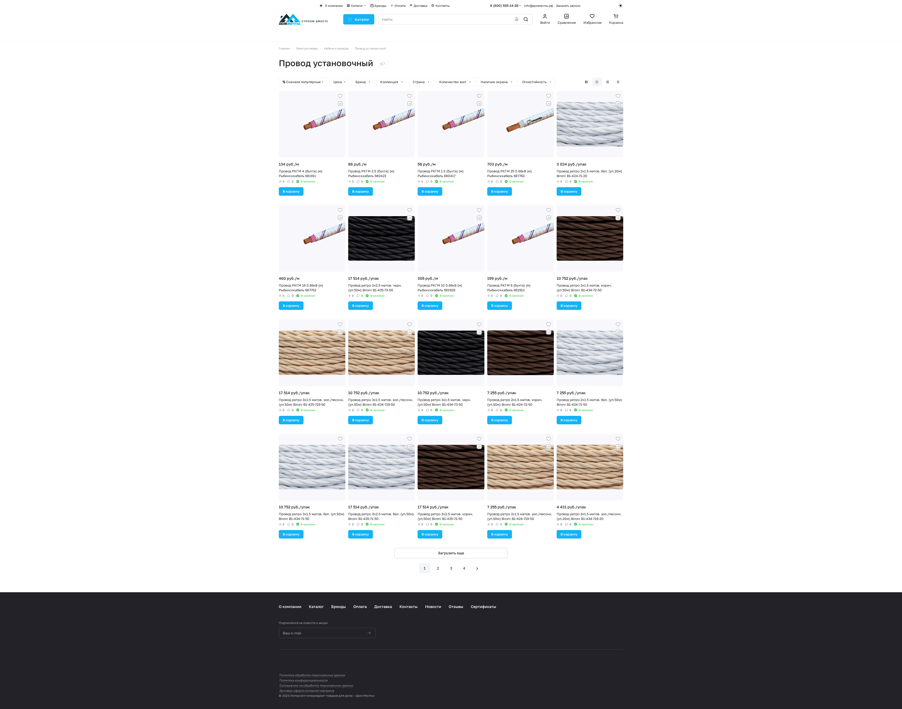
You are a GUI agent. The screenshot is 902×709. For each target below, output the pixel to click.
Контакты (408, 606)
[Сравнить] (340, 103)
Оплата (360, 606)
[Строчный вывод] (608, 82)
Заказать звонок (568, 6)
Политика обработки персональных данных (312, 675)
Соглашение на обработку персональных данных (316, 685)
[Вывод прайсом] (618, 82)
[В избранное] (340, 96)
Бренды (338, 606)
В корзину (291, 191)
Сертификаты (483, 606)
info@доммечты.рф (538, 6)
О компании (290, 606)
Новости (433, 606)
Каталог (316, 606)
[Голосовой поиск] (517, 19)
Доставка (383, 606)
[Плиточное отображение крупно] (586, 82)
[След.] (477, 568)
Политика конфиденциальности (303, 680)
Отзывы (456, 606)
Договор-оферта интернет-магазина (306, 691)
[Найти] (526, 19)
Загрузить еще (451, 553)
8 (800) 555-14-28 (504, 6)
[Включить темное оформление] (621, 6)
